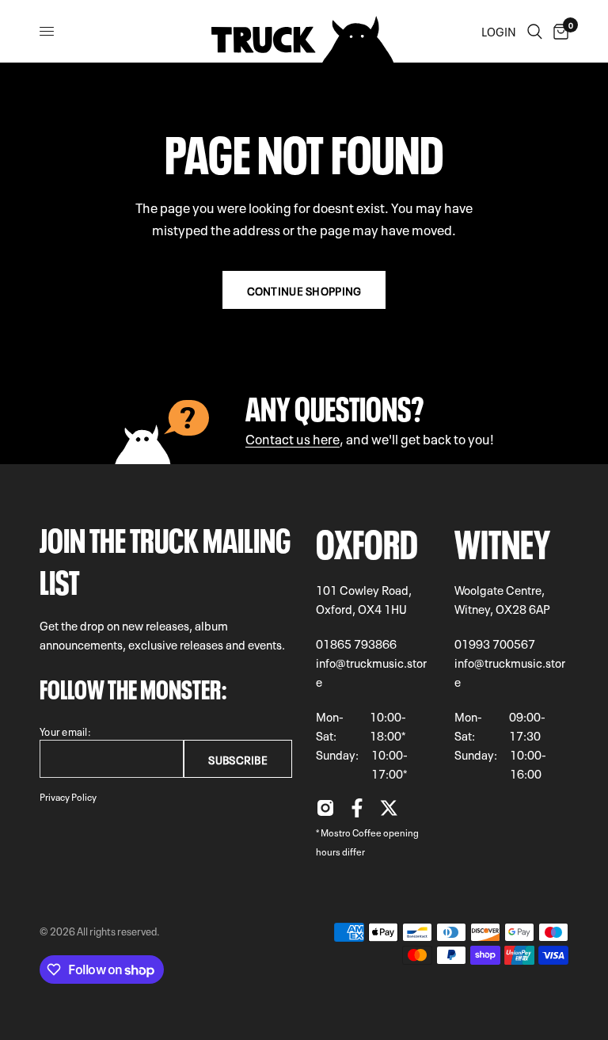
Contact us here (292, 438)
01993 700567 (494, 643)
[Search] (535, 31)
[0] (558, 31)
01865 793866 (356, 643)
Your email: (65, 730)
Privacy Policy (68, 796)
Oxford (367, 540)
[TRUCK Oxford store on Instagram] (325, 812)
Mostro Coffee (351, 832)
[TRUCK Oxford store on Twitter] (388, 812)
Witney (502, 540)
